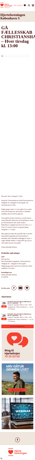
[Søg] (29, 6)
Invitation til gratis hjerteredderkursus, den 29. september (19, 302)
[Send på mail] (20, 288)
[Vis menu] (33, 6)
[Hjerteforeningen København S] (6, 5)
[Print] (27, 288)
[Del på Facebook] (14, 288)
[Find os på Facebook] (17, 439)
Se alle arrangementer (17, 326)
